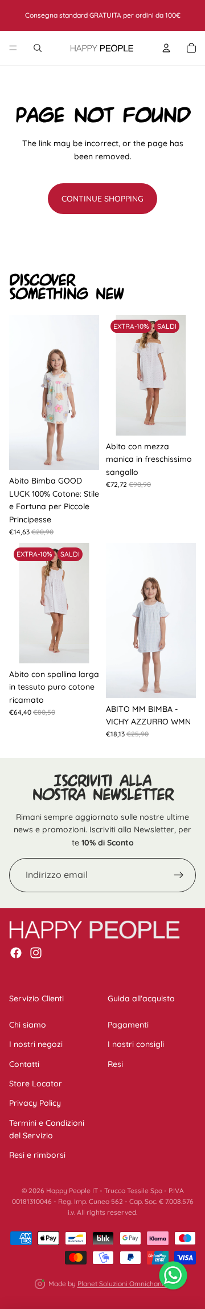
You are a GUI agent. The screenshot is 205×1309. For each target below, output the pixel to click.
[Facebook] (16, 953)
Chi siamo (27, 1025)
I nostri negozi (36, 1044)
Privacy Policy (35, 1103)
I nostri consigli (136, 1044)
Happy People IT (72, 1190)
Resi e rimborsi (37, 1155)
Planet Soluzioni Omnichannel (124, 1283)
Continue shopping (103, 199)
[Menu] (13, 48)
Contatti (24, 1064)
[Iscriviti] (179, 875)
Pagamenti (128, 1025)
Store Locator (35, 1083)
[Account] (166, 48)
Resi (115, 1064)
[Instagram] (36, 953)
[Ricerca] (37, 48)
